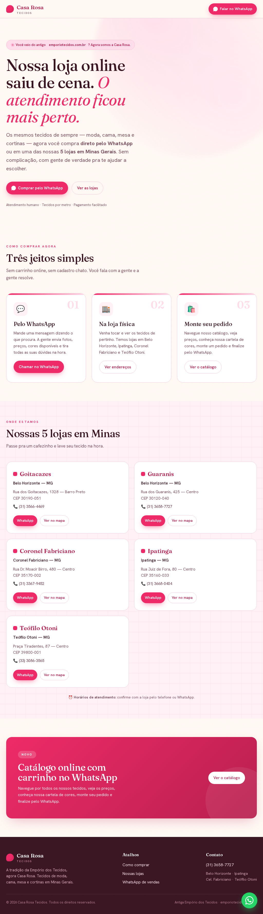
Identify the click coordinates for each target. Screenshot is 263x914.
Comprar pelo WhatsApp (40, 188)
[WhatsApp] (249, 900)
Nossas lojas (133, 873)
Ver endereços (118, 367)
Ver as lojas (87, 188)
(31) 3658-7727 (220, 865)
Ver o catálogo (203, 367)
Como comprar (136, 865)
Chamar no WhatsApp (39, 366)
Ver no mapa (54, 520)
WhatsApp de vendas (141, 882)
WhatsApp (25, 520)
